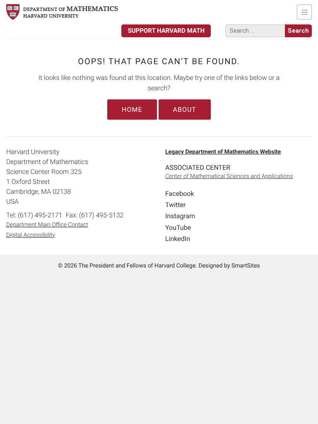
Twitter (175, 205)
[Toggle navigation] (304, 12)
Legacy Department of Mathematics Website (223, 152)
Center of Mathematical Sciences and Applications (229, 176)
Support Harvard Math (166, 30)
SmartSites (245, 266)
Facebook (179, 194)
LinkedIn (177, 239)
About (184, 109)
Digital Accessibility (30, 235)
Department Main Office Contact (47, 225)
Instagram (180, 216)
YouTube (178, 227)
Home (132, 109)
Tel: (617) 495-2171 (34, 215)
